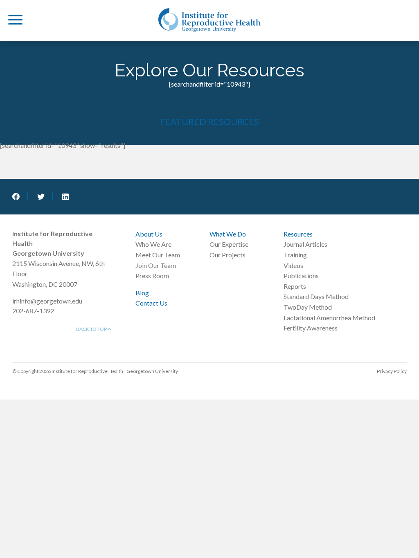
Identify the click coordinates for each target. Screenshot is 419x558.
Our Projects (228, 255)
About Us (148, 234)
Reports (295, 286)
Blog (142, 293)
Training (295, 255)
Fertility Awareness (311, 328)
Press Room (152, 275)
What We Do (228, 234)
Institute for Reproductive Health (209, 20)
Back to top (92, 329)
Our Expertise (229, 244)
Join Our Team (155, 265)
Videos (293, 265)
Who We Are (153, 244)
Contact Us (151, 303)
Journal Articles (305, 244)
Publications (301, 275)
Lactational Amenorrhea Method (329, 317)
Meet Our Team (157, 255)
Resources (298, 234)
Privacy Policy (392, 371)
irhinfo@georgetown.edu (47, 301)
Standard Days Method (316, 296)
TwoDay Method (308, 307)
